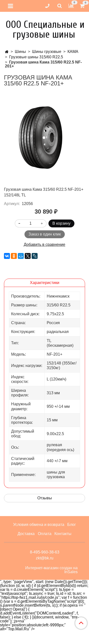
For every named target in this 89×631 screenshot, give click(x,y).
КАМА (72, 51)
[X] (28, 256)
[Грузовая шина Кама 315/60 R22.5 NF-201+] (44, 136)
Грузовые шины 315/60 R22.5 (36, 57)
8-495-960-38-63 (44, 552)
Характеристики (44, 283)
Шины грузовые (46, 51)
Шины (20, 51)
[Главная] (7, 52)
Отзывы (44, 498)
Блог (71, 524)
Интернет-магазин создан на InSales (51, 570)
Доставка (26, 534)
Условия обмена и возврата (38, 524)
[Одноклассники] (14, 256)
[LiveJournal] (35, 256)
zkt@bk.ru (44, 558)
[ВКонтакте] (7, 256)
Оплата (44, 534)
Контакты (62, 534)
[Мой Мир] (21, 256)
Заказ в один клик (44, 234)
